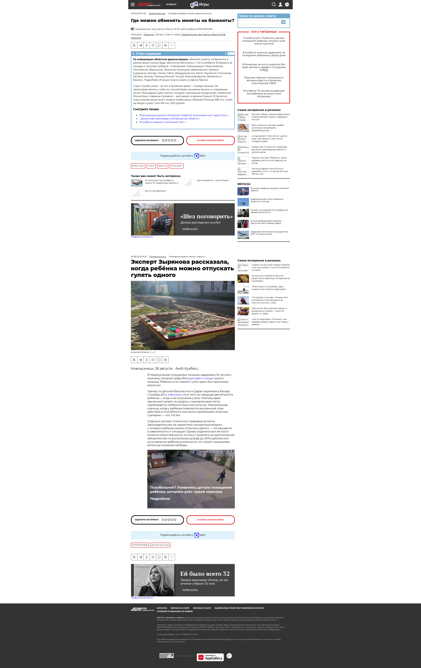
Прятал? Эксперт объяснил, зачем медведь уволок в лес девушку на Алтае (269, 160)
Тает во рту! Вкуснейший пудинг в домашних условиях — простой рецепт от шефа (269, 311)
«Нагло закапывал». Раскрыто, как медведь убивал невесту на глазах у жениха (270, 322)
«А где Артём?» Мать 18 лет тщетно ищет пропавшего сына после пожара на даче (269, 138)
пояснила (174, 394)
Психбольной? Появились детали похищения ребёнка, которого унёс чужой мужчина (263, 41)
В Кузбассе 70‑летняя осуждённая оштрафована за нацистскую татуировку (263, 93)
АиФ (153, 352)
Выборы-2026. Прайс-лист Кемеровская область (239, 608)
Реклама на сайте (180, 608)
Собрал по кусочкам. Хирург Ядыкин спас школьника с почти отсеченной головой (271, 267)
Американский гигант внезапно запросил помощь (267, 200)
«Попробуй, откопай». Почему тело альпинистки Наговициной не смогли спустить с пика (270, 300)
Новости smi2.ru (142, 236)
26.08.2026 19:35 (139, 256)
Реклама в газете (202, 608)
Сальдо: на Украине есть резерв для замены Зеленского (269, 211)
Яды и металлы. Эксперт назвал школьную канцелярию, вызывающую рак (268, 128)
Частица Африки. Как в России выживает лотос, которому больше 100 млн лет (270, 171)
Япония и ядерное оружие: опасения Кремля (270, 189)
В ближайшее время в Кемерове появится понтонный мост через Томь (183, 115)
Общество (149, 34)
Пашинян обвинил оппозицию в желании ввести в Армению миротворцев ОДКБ (264, 80)
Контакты (162, 608)
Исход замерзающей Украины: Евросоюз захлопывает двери (266, 222)
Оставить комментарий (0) (210, 140)
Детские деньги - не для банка (212, 180)
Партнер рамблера (185, 656)
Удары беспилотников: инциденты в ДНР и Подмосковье (269, 233)
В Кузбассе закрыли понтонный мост (162, 122)
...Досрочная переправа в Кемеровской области (169, 118)
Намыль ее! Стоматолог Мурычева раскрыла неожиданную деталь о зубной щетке (269, 149)
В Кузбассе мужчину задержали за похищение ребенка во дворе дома (263, 54)
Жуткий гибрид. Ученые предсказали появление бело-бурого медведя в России (271, 117)
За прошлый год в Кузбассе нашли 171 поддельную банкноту (162, 181)
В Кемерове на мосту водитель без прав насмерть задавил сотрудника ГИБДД (263, 67)
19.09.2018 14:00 (138, 13)
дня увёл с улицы (201, 378)
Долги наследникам (155, 191)
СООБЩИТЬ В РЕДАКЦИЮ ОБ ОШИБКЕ (175, 611)
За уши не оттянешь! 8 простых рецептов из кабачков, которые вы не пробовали (271, 278)
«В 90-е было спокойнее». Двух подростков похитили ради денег (269, 287)
